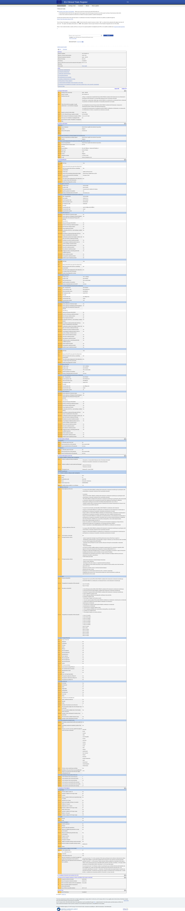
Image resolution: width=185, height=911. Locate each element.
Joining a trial (71, 6)
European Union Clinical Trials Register (66, 11)
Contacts (80, 6)
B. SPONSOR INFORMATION (63, 71)
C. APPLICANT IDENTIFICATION (64, 73)
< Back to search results (62, 47)
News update (95, 6)
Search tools (79, 41)
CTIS (95, 902)
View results (84, 66)
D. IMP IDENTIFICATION (63, 75)
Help (128, 2)
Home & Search (61, 6)
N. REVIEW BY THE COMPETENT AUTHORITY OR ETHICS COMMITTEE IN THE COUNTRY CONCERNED (78, 84)
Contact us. (63, 894)
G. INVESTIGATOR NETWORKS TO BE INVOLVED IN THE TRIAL (70, 82)
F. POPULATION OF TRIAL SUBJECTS (65, 81)
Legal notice (126, 900)
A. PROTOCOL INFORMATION (64, 70)
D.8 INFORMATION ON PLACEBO (64, 77)
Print (60, 49)
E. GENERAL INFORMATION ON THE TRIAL (66, 79)
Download (65, 49)
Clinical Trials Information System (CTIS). (65, 19)
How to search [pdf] (72, 38)
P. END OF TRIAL (61, 86)
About (87, 6)
